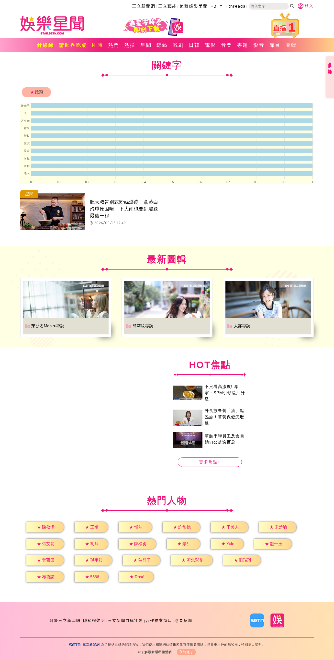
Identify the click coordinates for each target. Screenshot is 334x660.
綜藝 (162, 45)
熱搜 (129, 45)
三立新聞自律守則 (125, 620)
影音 (259, 45)
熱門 (113, 45)
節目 (275, 45)
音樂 (226, 45)
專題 (242, 45)
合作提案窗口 (159, 620)
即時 (97, 45)
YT (223, 6)
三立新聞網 (143, 6)
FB (214, 6)
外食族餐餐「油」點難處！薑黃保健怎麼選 (224, 416)
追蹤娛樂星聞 (194, 6)
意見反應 (183, 620)
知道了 (188, 652)
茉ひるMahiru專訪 (48, 326)
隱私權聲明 (94, 620)
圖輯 (291, 45)
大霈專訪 (242, 326)
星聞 (146, 45)
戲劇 (178, 45)
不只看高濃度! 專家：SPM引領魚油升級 (225, 392)
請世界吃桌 (73, 45)
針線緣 (45, 45)
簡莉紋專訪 (143, 326)
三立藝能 (167, 6)
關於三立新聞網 (65, 620)
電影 (210, 45)
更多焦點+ (210, 462)
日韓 (194, 45)
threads (237, 6)
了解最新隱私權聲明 (156, 652)
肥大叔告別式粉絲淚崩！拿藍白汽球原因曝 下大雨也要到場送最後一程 (124, 208)
